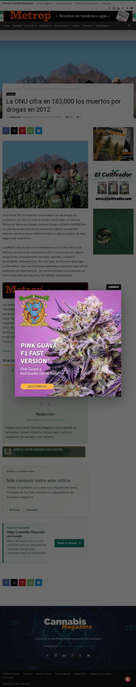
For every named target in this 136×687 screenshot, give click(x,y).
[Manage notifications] (128, 679)
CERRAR (114, 287)
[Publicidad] (68, 343)
